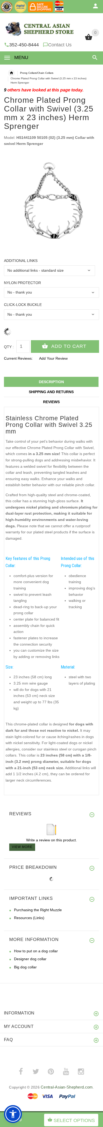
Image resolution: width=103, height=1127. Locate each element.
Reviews (51, 402)
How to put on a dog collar (36, 951)
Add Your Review (53, 358)
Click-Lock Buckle (23, 305)
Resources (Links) (29, 918)
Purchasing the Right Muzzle (38, 910)
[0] (88, 39)
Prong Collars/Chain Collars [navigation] (36, 72)
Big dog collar (25, 967)
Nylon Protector (22, 283)
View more (22, 847)
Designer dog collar (30, 959)
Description (51, 382)
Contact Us (60, 44)
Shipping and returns (51, 392)
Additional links (21, 260)
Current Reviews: (18, 358)
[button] (94, 57)
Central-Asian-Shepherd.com (67, 1087)
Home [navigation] (11, 73)
